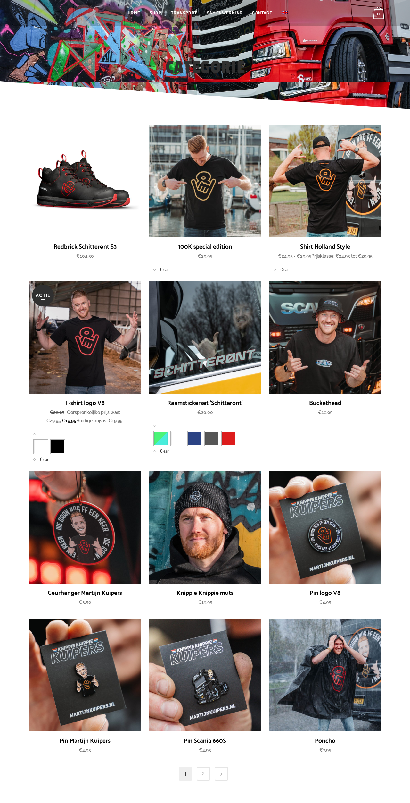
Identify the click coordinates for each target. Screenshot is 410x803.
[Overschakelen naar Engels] (285, 13)
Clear (164, 269)
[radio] (41, 447)
